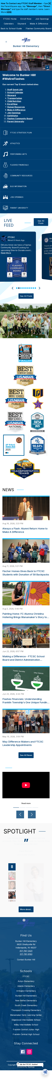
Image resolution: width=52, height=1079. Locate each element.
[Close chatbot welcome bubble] (18, 1063)
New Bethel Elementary (26, 1000)
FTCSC (26, 976)
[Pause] (12, 866)
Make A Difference (39, 23)
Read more (26, 803)
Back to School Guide (11, 28)
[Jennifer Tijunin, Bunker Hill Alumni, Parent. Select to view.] (12, 888)
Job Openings (42, 19)
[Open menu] (6, 41)
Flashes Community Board (38, 28)
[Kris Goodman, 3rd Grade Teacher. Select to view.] (12, 878)
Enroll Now (25, 19)
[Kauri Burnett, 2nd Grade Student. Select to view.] (12, 897)
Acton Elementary (26, 981)
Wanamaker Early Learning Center (26, 1015)
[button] (17, 288)
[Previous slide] (13, 288)
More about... (26, 909)
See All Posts (41, 222)
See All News (26, 755)
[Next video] (32, 814)
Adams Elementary (26, 986)
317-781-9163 (26, 954)
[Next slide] (39, 288)
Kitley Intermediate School (26, 1024)
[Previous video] (20, 814)
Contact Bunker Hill (26, 959)
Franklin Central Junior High (26, 1029)
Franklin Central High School (26, 1034)
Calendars (9, 23)
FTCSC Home (10, 19)
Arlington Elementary (26, 991)
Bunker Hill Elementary (26, 995)
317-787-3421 (26, 951)
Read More (15, 253)
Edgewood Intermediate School (26, 1020)
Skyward (21, 23)
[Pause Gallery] (47, 67)
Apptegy (31, 1067)
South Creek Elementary (26, 1005)
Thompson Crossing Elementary (26, 1010)
